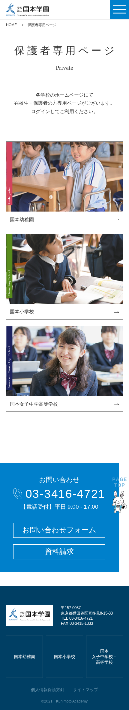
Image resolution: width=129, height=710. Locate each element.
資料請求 (59, 551)
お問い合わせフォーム (59, 530)
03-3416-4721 (65, 493)
